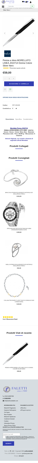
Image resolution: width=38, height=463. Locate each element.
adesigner (21, 456)
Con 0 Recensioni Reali (10, 319)
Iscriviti (8, 443)
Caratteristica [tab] (27, 119)
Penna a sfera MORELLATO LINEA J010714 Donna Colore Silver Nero (19, 368)
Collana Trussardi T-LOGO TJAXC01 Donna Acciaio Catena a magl (19, 301)
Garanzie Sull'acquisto (10, 410)
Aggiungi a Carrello (20, 84)
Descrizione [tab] (10, 119)
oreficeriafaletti (28, 451)
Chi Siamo (7, 412)
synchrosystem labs (27, 453)
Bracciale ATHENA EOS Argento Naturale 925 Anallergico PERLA (19, 193)
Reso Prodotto (8, 414)
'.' (3, 342)
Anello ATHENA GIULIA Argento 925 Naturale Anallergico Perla (19, 265)
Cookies (6, 421)
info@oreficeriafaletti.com (11, 400)
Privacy (26, 436)
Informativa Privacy (9, 423)
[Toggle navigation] (3, 6)
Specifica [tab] (18, 119)
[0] (23, 2)
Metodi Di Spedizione (9, 416)
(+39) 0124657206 (9, 396)
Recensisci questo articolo (17, 68)
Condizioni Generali (9, 419)
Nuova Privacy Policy (10, 425)
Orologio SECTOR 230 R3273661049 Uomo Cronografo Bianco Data (19, 229)
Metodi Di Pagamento (10, 408)
